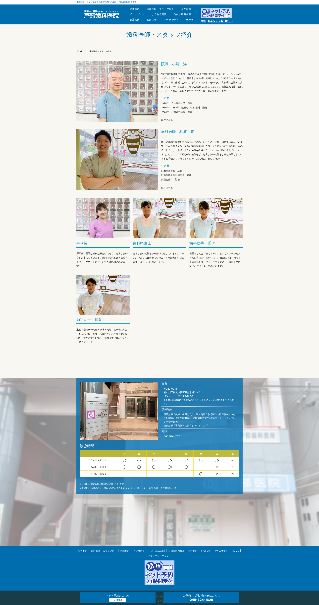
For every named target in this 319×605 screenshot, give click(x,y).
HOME (190, 19)
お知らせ (152, 19)
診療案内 (135, 9)
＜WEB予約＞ (171, 19)
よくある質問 (159, 14)
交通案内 (135, 19)
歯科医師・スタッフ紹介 (160, 9)
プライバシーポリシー (159, 555)
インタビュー (137, 14)
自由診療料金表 (182, 14)
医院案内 (186, 9)
